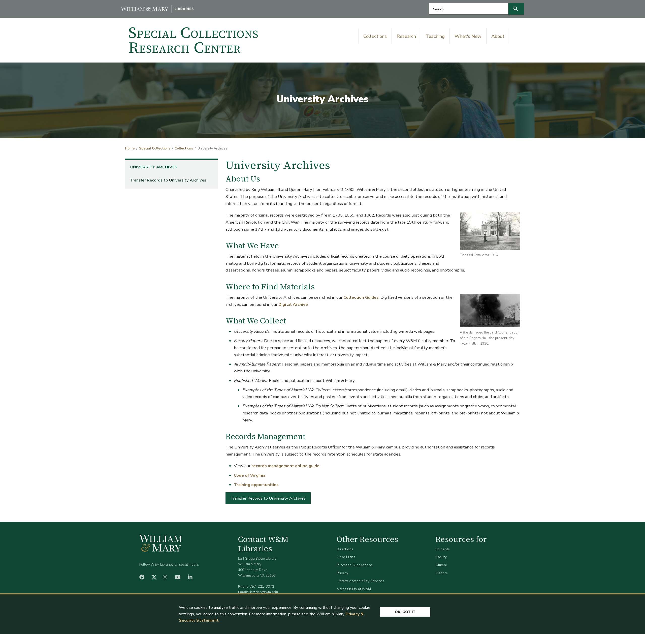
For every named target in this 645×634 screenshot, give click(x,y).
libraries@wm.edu (263, 592)
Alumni (441, 565)
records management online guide (285, 466)
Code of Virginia (249, 475)
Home (130, 148)
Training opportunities (256, 485)
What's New (468, 36)
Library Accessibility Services (360, 581)
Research (406, 36)
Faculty (441, 557)
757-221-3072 (262, 586)
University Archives (153, 167)
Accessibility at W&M (354, 589)
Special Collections (154, 148)
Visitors (441, 573)
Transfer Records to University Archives (168, 180)
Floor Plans (346, 557)
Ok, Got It (405, 612)
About (497, 36)
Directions (345, 549)
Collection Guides (361, 297)
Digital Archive (293, 304)
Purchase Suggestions (355, 565)
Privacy (342, 573)
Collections (375, 36)
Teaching (435, 36)
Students (442, 549)
